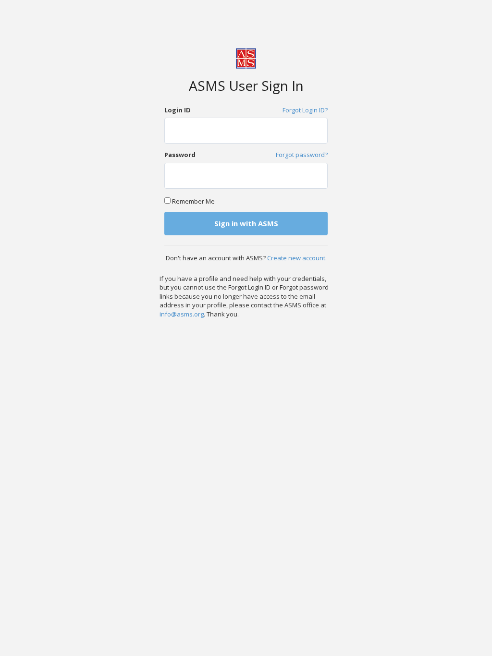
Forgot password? (302, 154)
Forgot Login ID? (305, 110)
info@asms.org (182, 314)
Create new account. (297, 258)
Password (180, 154)
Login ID (177, 110)
